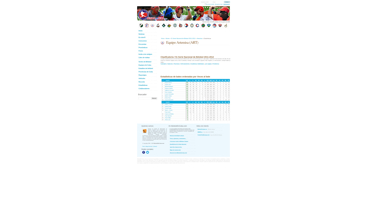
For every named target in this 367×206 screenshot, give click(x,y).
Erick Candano (168, 92)
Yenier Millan (168, 117)
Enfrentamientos (185, 64)
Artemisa (199, 38)
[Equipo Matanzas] (169, 27)
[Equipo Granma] (214, 27)
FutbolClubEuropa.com (210, 135)
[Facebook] (143, 153)
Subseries (170, 64)
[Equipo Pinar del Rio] (141, 27)
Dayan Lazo (168, 84)
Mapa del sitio (149, 146)
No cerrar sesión (210, 4)
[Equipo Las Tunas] (203, 27)
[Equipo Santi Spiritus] (186, 27)
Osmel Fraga (168, 108)
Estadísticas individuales (197, 64)
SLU (214, 80)
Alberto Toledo (168, 96)
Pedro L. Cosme (169, 104)
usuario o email (204, 2)
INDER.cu (206, 132)
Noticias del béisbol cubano (177, 135)
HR (202, 80)
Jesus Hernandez (169, 99)
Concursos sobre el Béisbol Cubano (179, 141)
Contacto (155, 146)
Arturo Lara (167, 119)
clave (214, 2)
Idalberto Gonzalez (169, 90)
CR (219, 80)
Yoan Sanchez (168, 115)
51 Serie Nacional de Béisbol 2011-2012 (183, 38)
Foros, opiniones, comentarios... (178, 138)
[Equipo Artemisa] (152, 27)
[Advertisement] (195, 33)
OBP (210, 80)
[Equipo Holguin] (208, 27)
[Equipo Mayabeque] (158, 27)
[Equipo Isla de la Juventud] (163, 27)
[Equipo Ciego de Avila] (191, 27)
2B (195, 80)
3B (198, 80)
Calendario (163, 64)
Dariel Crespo (168, 106)
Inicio (162, 38)
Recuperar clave (219, 4)
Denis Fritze (168, 97)
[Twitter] (147, 153)
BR (216, 80)
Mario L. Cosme (168, 110)
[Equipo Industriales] (146, 27)
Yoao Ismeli (167, 112)
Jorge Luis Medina (169, 114)
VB (187, 80)
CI (204, 80)
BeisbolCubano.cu (206, 129)
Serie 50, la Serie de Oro (176, 147)
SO (228, 80)
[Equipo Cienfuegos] (175, 27)
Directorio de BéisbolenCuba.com (178, 152)
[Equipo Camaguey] (197, 27)
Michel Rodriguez (169, 86)
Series (168, 38)
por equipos (208, 64)
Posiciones (177, 64)
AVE (208, 80)
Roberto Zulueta (169, 88)
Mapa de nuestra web (175, 150)
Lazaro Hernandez (169, 94)
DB (222, 80)
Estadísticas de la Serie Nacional (178, 144)
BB (225, 80)
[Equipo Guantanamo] (225, 27)
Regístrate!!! (227, 4)
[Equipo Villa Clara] (180, 27)
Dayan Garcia (168, 82)
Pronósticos (216, 64)
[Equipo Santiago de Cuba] (220, 27)
